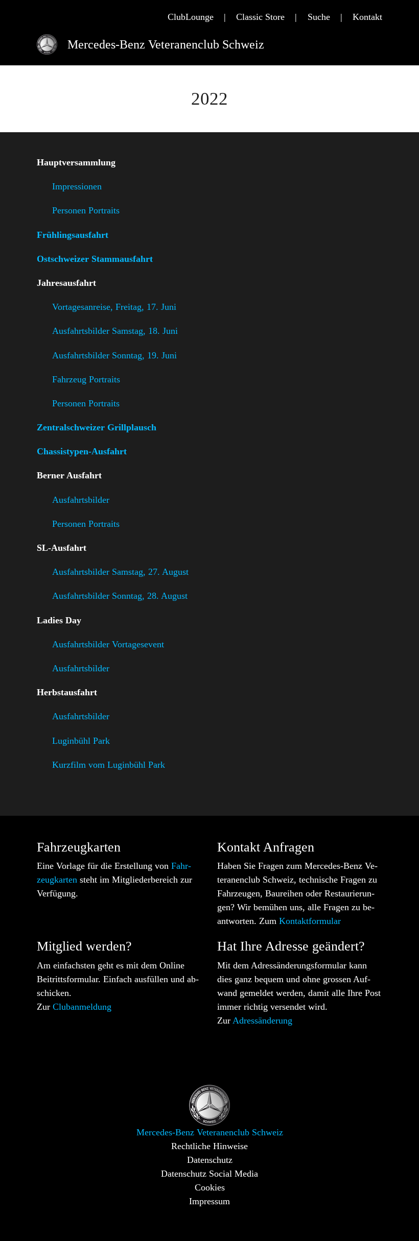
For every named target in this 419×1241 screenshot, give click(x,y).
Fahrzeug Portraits (86, 379)
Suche (319, 17)
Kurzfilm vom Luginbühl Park (110, 765)
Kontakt (367, 17)
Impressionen (77, 186)
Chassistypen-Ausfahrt (82, 451)
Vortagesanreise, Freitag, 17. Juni (115, 307)
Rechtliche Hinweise (209, 1146)
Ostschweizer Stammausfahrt (95, 259)
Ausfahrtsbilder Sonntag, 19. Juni (114, 355)
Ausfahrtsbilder (80, 500)
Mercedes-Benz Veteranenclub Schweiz (165, 44)
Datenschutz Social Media (209, 1174)
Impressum (209, 1201)
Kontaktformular (308, 921)
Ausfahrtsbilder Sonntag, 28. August (120, 596)
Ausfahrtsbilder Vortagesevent (108, 644)
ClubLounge (191, 17)
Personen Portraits (86, 210)
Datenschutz (209, 1160)
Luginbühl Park (81, 740)
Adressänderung (262, 1020)
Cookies (210, 1187)
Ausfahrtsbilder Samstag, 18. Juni (115, 331)
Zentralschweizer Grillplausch (96, 427)
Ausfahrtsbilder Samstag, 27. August (120, 572)
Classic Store (260, 17)
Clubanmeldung (82, 1007)
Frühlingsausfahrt (72, 235)
